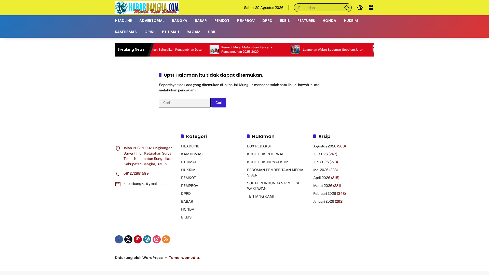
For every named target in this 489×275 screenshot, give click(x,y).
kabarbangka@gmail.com (145, 184)
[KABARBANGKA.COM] (147, 7)
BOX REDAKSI (259, 146)
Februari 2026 (324, 193)
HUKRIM (188, 170)
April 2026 (321, 178)
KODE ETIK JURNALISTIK (268, 162)
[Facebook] (119, 239)
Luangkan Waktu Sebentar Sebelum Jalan (325, 49)
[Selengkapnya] (145, 137)
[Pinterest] (138, 239)
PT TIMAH (189, 162)
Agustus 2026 (324, 146)
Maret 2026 (322, 186)
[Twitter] (128, 239)
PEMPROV (189, 186)
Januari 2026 (323, 201)
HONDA (187, 209)
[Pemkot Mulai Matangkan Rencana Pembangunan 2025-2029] (206, 49)
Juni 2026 (321, 162)
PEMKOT (188, 178)
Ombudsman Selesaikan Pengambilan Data (163, 49)
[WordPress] (147, 239)
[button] (347, 7)
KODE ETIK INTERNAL (265, 154)
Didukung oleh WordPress (139, 257)
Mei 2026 (321, 170)
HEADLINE (190, 146)
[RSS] (166, 239)
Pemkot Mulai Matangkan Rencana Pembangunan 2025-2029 (238, 49)
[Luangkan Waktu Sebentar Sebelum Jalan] (287, 49)
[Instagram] (157, 239)
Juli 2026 (320, 154)
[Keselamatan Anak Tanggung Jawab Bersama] (369, 49)
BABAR (187, 201)
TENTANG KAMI (260, 196)
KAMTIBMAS (191, 154)
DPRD (186, 193)
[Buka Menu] (371, 8)
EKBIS (186, 217)
